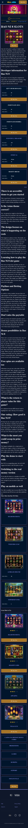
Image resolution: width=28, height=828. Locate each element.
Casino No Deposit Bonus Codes (14, 738)
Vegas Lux (14, 726)
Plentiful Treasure (14, 138)
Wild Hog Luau (14, 544)
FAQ (2, 803)
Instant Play (14, 779)
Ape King (14, 696)
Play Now (23, 2)
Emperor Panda (14, 600)
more (25, 187)
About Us (3, 807)
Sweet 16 (14, 155)
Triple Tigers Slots (18, 21)
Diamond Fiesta (14, 516)
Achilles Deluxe (14, 572)
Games (14, 754)
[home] (11, 3)
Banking (14, 762)
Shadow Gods (14, 665)
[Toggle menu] (2, 2)
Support (14, 770)
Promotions (14, 746)
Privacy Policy (18, 803)
